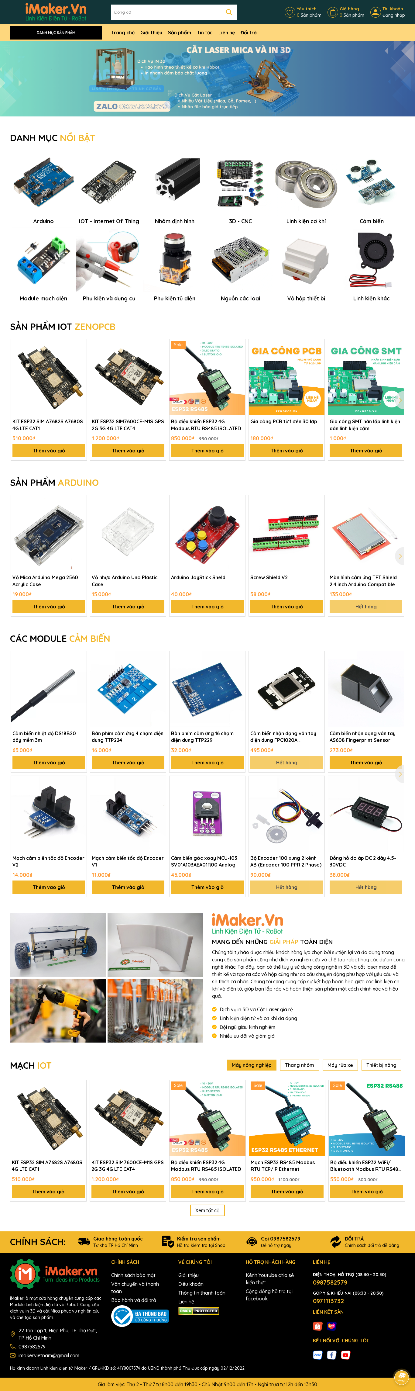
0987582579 (32, 1347)
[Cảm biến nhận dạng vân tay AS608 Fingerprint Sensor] (366, 689)
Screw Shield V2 (269, 577)
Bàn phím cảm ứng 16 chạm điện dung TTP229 (202, 736)
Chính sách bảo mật (133, 1275)
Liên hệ (226, 32)
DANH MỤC (52, 138)
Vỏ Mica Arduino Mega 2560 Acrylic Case (45, 580)
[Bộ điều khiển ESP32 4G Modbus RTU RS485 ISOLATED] (207, 377)
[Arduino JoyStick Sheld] (207, 533)
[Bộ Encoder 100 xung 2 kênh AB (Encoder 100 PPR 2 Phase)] (286, 814)
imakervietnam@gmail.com (49, 1355)
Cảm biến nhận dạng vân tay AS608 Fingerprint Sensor (363, 736)
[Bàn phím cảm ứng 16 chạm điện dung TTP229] (207, 689)
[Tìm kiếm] (229, 12)
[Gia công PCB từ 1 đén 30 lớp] (286, 377)
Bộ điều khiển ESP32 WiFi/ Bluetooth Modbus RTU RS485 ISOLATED (365, 1166)
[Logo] (56, 12)
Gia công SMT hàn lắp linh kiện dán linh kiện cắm (365, 424)
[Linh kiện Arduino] (207, 78)
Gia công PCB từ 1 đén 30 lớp (283, 421)
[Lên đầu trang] (402, 1361)
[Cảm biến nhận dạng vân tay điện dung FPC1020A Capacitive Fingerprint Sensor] (286, 689)
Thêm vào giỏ (49, 451)
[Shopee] (318, 1326)
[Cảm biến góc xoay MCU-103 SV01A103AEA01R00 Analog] (207, 814)
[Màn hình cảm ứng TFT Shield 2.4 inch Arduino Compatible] (366, 533)
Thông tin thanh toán (201, 1293)
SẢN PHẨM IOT (62, 326)
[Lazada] (332, 1326)
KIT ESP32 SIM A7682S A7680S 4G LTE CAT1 (47, 424)
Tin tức (205, 32)
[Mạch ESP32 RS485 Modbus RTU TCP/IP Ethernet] (287, 1118)
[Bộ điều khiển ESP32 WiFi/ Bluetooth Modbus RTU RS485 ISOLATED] (367, 1118)
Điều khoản (191, 1284)
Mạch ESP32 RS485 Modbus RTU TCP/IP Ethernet (283, 1165)
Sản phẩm (179, 32)
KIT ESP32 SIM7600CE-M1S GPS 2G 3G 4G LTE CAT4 (128, 424)
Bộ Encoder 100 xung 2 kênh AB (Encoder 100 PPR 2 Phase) (285, 861)
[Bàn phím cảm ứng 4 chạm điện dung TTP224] (128, 689)
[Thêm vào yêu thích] (80, 346)
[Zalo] (318, 1354)
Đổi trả (249, 32)
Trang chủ (123, 32)
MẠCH (31, 1065)
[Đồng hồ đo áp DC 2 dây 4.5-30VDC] (366, 814)
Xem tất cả (207, 1210)
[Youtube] (346, 1354)
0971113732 (328, 1301)
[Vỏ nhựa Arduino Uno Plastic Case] (128, 533)
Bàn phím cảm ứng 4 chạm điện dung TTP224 (127, 736)
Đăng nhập (393, 15)
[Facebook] (332, 1354)
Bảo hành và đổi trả (133, 1300)
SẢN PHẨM (54, 482)
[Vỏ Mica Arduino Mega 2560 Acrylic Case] (49, 533)
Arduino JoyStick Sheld (198, 577)
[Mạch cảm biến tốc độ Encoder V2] (49, 814)
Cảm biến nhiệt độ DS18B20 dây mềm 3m (44, 736)
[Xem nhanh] (80, 367)
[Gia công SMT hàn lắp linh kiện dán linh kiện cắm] (366, 377)
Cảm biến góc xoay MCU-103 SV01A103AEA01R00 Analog (204, 861)
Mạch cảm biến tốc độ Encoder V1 (128, 861)
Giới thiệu (151, 32)
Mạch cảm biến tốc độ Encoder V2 (48, 861)
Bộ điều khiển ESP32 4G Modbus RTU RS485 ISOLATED (206, 424)
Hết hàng (366, 607)
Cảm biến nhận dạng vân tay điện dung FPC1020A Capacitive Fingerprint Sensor (285, 737)
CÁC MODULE (60, 638)
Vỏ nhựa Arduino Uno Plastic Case (125, 580)
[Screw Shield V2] (286, 533)
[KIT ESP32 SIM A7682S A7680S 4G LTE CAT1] (49, 377)
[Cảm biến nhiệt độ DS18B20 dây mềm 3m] (49, 689)
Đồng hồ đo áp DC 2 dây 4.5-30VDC (363, 861)
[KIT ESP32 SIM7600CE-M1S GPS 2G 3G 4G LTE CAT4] (128, 377)
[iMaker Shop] (58, 945)
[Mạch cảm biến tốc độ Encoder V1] (128, 814)
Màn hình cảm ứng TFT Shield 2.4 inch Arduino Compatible (363, 580)
